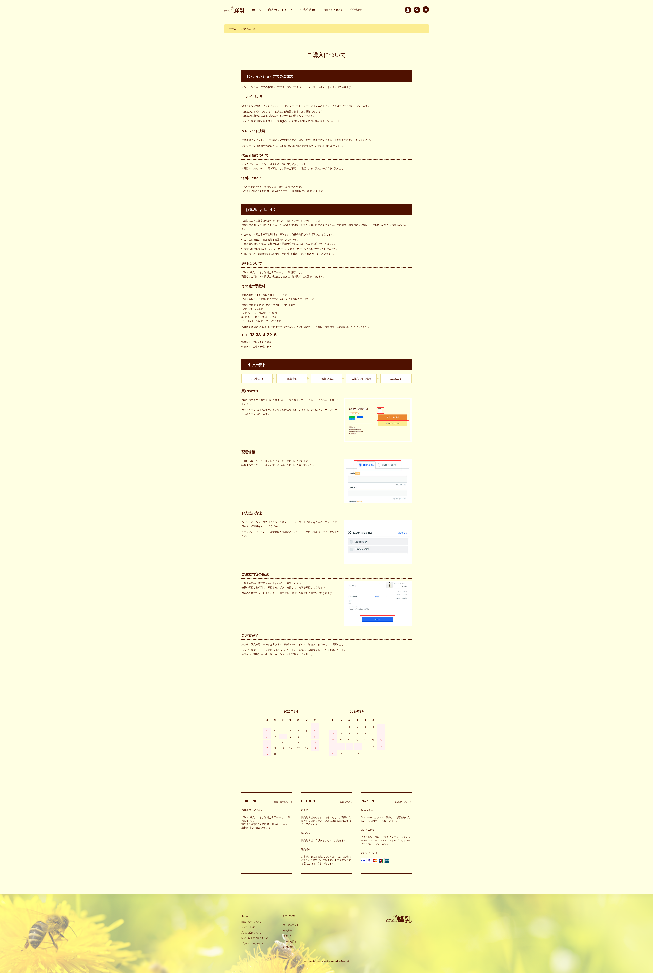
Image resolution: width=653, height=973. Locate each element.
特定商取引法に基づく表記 (254, 938)
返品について (248, 927)
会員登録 (287, 930)
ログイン (287, 936)
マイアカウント (291, 925)
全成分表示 (307, 10)
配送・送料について (251, 921)
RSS (285, 916)
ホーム (256, 10)
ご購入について (332, 10)
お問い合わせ (290, 947)
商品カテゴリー (278, 10)
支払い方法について (251, 932)
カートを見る (290, 941)
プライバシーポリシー (252, 943)
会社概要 (356, 10)
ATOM (292, 916)
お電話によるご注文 (309, 168)
